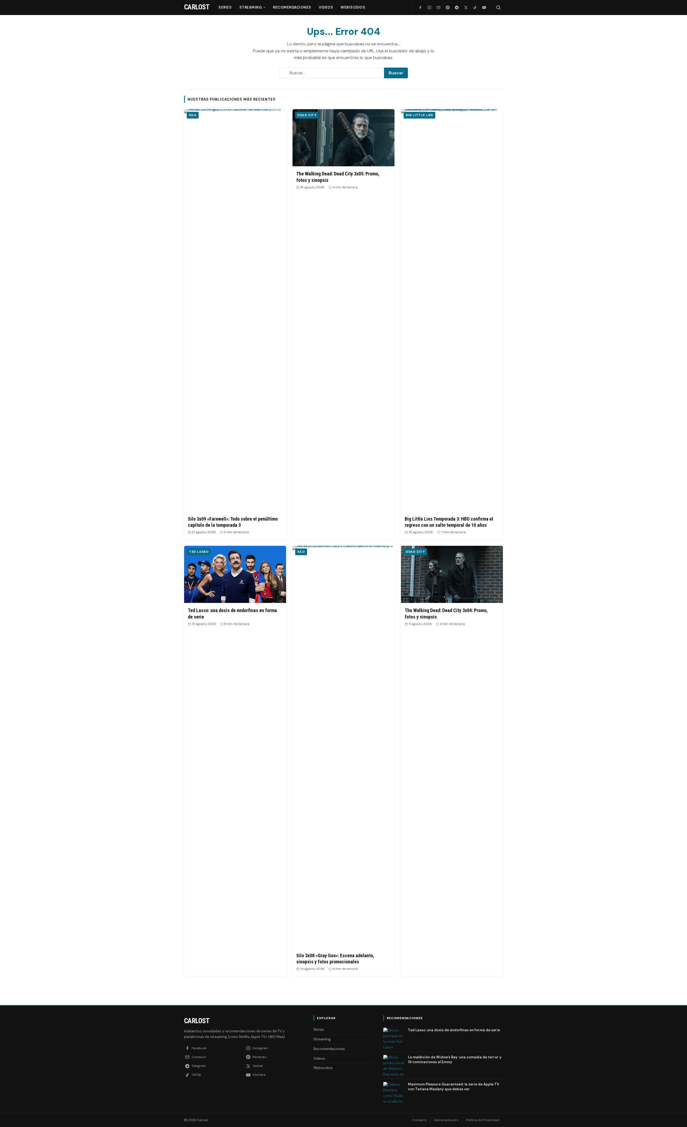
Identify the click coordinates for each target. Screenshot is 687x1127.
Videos (326, 7)
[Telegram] (456, 7)
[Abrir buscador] (498, 7)
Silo (192, 115)
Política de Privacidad (482, 1120)
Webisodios (353, 7)
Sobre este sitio (446, 1120)
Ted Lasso (199, 552)
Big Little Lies (419, 115)
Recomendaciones (292, 7)
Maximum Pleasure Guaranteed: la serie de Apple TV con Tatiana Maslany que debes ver (453, 1086)
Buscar (396, 73)
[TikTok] (475, 7)
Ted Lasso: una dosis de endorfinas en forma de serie (454, 1030)
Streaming (250, 7)
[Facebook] (420, 7)
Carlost (196, 1021)
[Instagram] (429, 7)
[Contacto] (438, 7)
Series (225, 7)
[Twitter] (466, 7)
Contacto (419, 1120)
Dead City (306, 115)
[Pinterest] (447, 7)
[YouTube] (484, 7)
